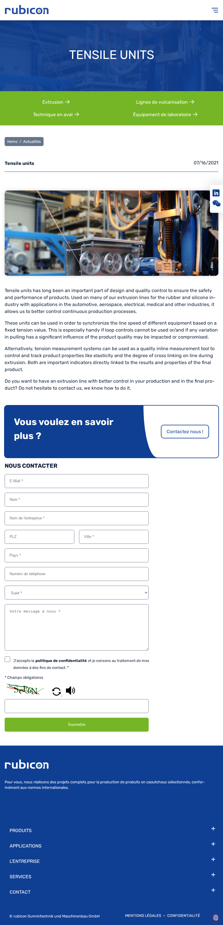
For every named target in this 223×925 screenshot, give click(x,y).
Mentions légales (143, 915)
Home (12, 141)
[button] (57, 694)
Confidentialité (183, 915)
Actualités (32, 141)
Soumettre (76, 724)
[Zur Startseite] (58, 10)
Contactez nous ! (185, 431)
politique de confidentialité (61, 660)
